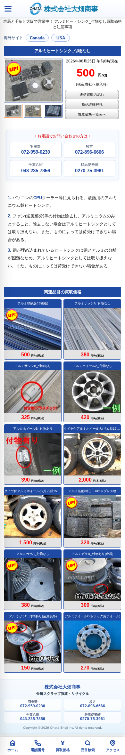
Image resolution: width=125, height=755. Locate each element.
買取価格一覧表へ (92, 114)
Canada (37, 38)
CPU (37, 197)
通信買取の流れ (91, 94)
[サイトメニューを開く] (8, 8)
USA (60, 38)
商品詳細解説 (92, 104)
